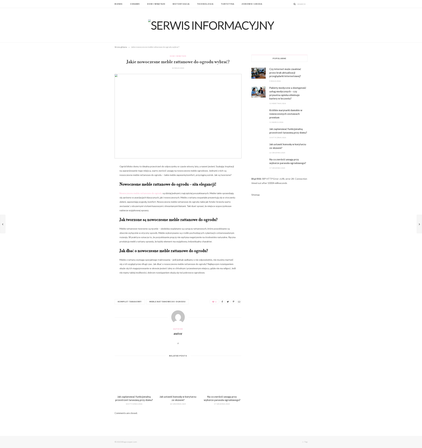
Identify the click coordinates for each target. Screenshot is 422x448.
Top (305, 442)
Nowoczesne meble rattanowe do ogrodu (141, 193)
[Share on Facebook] (98, 176)
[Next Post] (419, 224)
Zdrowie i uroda (252, 4)
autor (178, 333)
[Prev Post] (2, 224)
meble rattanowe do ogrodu (167, 301)
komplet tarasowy (130, 301)
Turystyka (227, 4)
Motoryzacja (181, 4)
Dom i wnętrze (156, 4)
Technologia (205, 4)
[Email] (98, 202)
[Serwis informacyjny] (211, 25)
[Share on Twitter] (98, 185)
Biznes (119, 4)
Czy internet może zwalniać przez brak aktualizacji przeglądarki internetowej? (285, 73)
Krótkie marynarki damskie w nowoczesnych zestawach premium (285, 114)
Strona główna (121, 47)
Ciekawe (135, 4)
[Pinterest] (98, 193)
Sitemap (255, 194)
